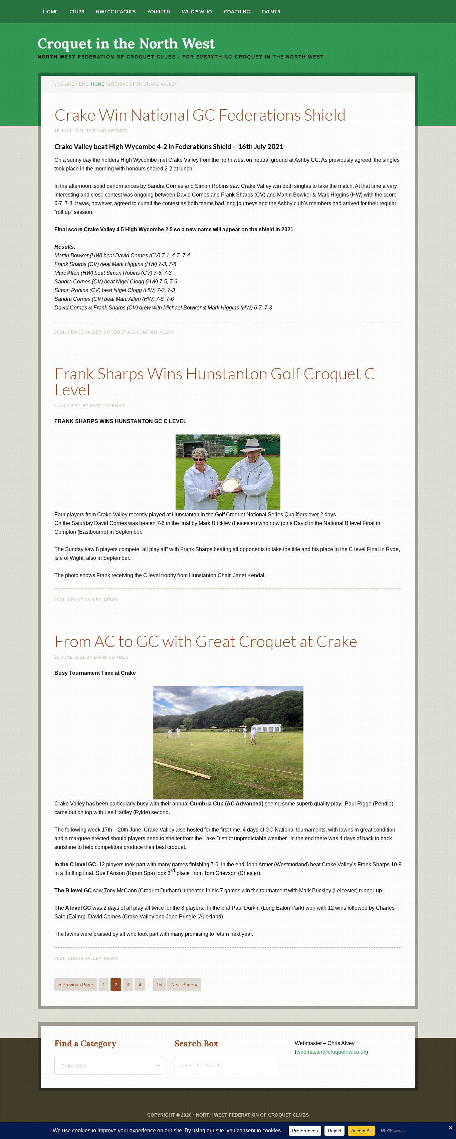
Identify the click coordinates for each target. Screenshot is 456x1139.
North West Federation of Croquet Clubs (252, 1115)
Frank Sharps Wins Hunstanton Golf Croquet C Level (215, 381)
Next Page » (184, 984)
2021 (59, 332)
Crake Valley (84, 332)
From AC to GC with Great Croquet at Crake (206, 640)
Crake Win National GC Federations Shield (200, 114)
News (167, 332)
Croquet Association (131, 332)
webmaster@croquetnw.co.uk (331, 1052)
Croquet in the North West (126, 43)
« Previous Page (75, 984)
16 (159, 984)
